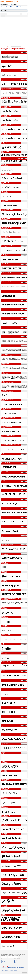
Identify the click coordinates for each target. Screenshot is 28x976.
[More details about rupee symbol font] (14, 522)
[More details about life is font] (14, 946)
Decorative (7, 968)
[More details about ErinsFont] (14, 694)
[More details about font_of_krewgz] (14, 847)
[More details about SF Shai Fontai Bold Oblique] (14, 404)
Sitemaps (2, 962)
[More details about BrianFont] (14, 612)
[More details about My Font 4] (14, 386)
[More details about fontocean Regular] (14, 269)
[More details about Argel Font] (14, 66)
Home (2, 960)
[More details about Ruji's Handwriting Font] (14, 111)
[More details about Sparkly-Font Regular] (14, 486)
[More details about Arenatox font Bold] (14, 57)
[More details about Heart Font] (14, 811)
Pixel (15, 968)
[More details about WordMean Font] (14, 458)
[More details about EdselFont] (14, 648)
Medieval (22, 968)
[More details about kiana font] (14, 928)
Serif (6, 967)
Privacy (15, 963)
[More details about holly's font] (14, 884)
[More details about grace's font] (14, 856)
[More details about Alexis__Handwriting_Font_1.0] (14, 549)
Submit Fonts (3, 961)
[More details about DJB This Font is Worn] (14, 102)
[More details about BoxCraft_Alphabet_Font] (14, 594)
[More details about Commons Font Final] (14, 639)
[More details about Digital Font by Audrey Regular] (14, 667)
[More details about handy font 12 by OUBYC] (14, 866)
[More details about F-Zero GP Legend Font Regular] (14, 513)
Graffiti (22, 967)
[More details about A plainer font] (14, 531)
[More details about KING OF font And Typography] (14, 893)
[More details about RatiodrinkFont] (14, 739)
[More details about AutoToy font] (14, 558)
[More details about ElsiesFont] (14, 657)
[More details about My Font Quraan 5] (14, 359)
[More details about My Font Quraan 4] (14, 350)
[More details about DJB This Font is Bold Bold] (14, 84)
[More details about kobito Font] (14, 937)
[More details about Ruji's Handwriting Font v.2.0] (14, 129)
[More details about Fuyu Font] (14, 766)
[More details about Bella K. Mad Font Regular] (14, 178)
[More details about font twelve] (14, 721)
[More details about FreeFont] (14, 757)
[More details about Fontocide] (14, 712)
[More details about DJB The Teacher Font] (14, 241)
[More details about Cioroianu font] (14, 630)
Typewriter (18, 968)
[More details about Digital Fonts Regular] (14, 676)
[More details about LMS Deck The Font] (14, 910)
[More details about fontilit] (14, 703)
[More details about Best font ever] (14, 576)
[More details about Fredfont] (14, 730)
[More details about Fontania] (14, 919)
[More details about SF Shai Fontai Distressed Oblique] (14, 422)
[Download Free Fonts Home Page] (9, 1)
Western (19, 158)
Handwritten (10, 967)
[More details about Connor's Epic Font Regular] (14, 468)
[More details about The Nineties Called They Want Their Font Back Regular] (14, 449)
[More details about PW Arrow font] (14, 395)
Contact (15, 960)
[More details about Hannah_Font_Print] (14, 793)
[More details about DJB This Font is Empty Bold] (14, 93)
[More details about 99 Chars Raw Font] (14, 368)
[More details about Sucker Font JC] (14, 147)
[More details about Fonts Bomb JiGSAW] (14, 748)
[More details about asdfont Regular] (14, 585)
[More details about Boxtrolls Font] (14, 196)
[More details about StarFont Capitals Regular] (14, 495)
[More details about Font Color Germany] (14, 155)
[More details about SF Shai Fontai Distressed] (14, 431)
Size (21, 13)
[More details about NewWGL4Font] (14, 540)
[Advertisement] (14, 32)
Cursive (3, 968)
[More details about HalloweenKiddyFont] (14, 784)
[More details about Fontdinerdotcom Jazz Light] (14, 287)
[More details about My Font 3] (14, 377)
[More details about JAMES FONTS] (14, 323)
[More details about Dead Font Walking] (14, 259)
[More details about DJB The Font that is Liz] (14, 75)
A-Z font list (3, 963)
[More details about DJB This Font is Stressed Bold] (14, 250)
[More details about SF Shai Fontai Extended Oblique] (14, 440)
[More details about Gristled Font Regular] (14, 305)
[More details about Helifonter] (14, 875)
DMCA (15, 962)
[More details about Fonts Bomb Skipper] (14, 477)
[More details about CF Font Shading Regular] (14, 205)
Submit (3, 15)
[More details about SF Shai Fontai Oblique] (14, 413)
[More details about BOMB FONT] (14, 169)
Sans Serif (3, 967)
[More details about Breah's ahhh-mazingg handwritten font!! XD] (14, 603)
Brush (20, 967)
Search (15, 4)
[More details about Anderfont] (14, 901)
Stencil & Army (4, 970)
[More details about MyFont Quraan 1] (14, 332)
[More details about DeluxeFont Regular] (14, 685)
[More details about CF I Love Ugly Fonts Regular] (14, 214)
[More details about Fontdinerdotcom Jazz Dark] (14, 278)
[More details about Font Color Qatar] (14, 161)
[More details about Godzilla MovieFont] (14, 296)
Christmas (11, 970)
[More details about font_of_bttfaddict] (14, 838)
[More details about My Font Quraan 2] (14, 341)
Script (17, 967)
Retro (10, 968)
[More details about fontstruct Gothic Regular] (14, 504)
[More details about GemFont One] (14, 775)
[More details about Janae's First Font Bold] (14, 820)
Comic (8, 970)
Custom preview (4, 13)
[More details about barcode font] (14, 567)
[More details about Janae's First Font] (14, 829)
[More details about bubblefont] (14, 621)
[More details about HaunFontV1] (14, 802)
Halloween (15, 970)
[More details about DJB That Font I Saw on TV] (14, 232)
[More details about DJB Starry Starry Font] (14, 223)
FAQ (15, 961)
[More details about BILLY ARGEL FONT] (14, 187)
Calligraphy (14, 967)
